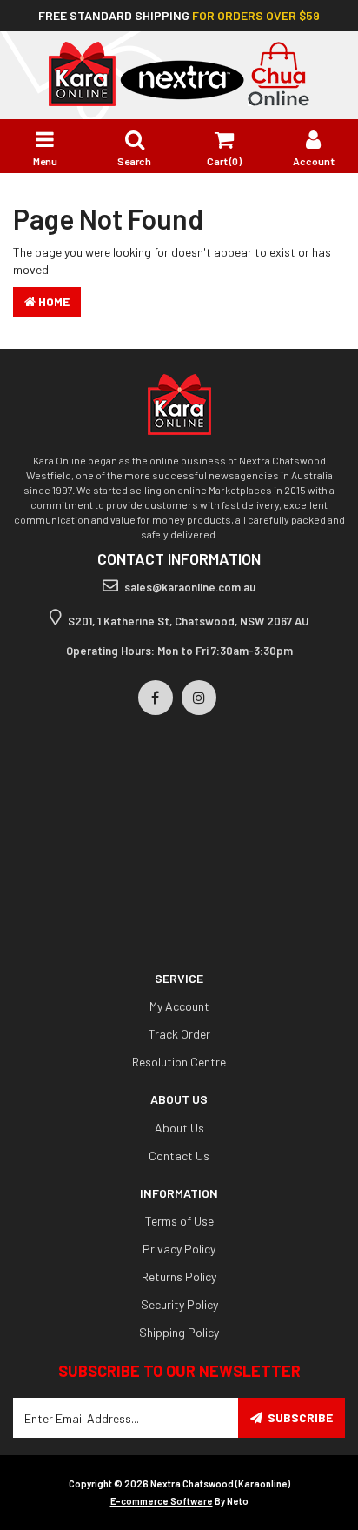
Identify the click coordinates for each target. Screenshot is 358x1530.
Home (53, 301)
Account (314, 161)
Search (134, 161)
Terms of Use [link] (179, 1220)
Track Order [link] (179, 1033)
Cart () (224, 161)
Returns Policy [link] (179, 1276)
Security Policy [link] (179, 1304)
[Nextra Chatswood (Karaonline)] (179, 72)
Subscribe (300, 1417)
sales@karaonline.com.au (189, 587)
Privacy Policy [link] (179, 1248)
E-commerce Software (161, 1501)
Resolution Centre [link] (179, 1061)
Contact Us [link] (179, 1155)
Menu (45, 161)
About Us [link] (179, 1127)
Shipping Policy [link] (179, 1332)
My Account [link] (179, 1006)
